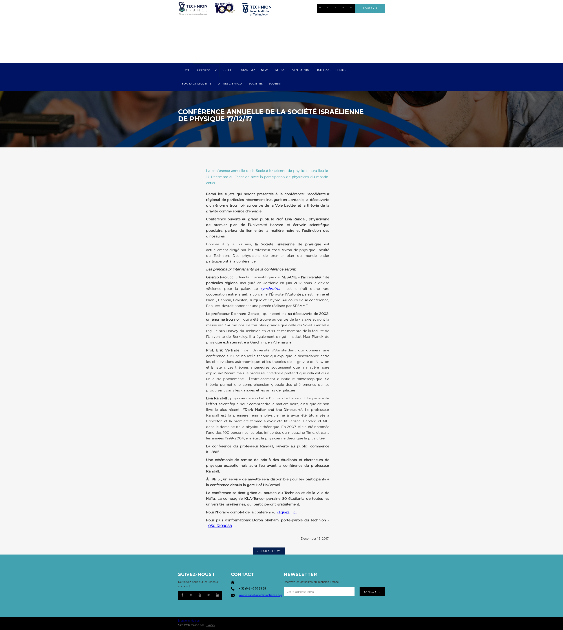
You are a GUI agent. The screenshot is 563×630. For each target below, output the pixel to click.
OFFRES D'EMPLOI (230, 83)
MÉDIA (279, 70)
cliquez (283, 512)
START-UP (248, 70)
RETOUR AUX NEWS (269, 551)
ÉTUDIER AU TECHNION (330, 70)
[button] (206, 70)
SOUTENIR (370, 8)
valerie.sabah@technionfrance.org (260, 595)
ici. (295, 512)
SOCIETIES (256, 83)
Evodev (210, 625)
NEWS (265, 70)
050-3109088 (220, 526)
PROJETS (229, 70)
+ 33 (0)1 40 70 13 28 (252, 588)
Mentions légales (189, 620)
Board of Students (196, 83)
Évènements (300, 70)
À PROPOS (203, 70)
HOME (185, 70)
